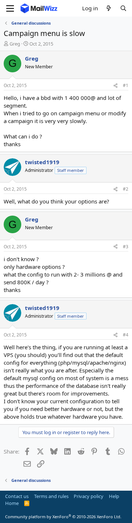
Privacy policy (88, 496)
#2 (125, 189)
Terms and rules (51, 496)
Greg (15, 43)
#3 (125, 247)
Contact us (17, 496)
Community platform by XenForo (63, 516)
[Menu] (10, 8)
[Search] (123, 8)
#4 (125, 335)
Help (114, 496)
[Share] (115, 86)
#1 (125, 85)
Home (12, 503)
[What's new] (109, 8)
